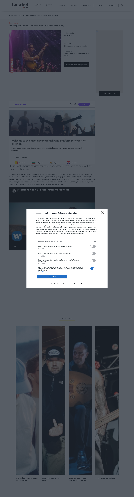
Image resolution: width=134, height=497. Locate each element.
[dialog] (67, 248)
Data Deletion (55, 284)
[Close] (103, 213)
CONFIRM (52, 276)
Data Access (67, 284)
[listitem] (67, 242)
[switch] (93, 246)
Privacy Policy (78, 284)
